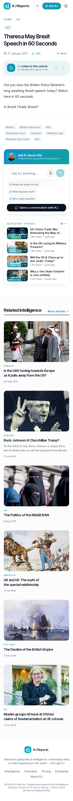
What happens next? (23, 191)
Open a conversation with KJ (38, 207)
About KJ (36, 776)
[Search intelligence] (37, 6)
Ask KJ (53, 5)
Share (63, 53)
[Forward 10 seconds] (63, 68)
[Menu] (66, 6)
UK (18, 19)
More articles (57, 311)
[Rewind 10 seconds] (56, 68)
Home (8, 19)
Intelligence (12, 771)
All (61, 223)
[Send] (60, 173)
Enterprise (62, 771)
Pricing (46, 771)
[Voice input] (50, 173)
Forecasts (31, 771)
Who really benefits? (23, 198)
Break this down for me (25, 184)
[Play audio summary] (11, 68)
